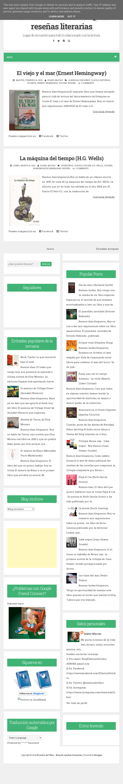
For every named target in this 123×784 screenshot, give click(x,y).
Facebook (47, 136)
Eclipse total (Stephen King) (96, 342)
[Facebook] (54, 41)
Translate (33, 742)
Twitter (63, 136)
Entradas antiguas (107, 248)
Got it (71, 16)
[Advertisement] (32, 548)
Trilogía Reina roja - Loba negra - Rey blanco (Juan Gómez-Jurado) (94, 445)
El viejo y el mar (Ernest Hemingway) (61, 72)
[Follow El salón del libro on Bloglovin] (32, 694)
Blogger (98, 755)
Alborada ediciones (79, 80)
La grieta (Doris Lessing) (93, 508)
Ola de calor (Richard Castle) (96, 284)
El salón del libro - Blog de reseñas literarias (61, 21)
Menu (10, 57)
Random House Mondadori (47, 168)
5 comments (87, 83)
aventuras (67, 165)
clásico (95, 80)
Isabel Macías (92, 633)
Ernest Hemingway (47, 83)
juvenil (108, 165)
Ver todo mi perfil (76, 703)
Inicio (50, 248)
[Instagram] (64, 41)
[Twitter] (58, 41)
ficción (63, 83)
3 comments (82, 168)
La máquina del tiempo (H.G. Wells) (61, 158)
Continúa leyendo (104, 111)
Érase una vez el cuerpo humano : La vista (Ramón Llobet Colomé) (94, 378)
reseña (72, 83)
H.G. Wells (97, 165)
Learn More (56, 16)
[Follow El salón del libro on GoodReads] (32, 699)
